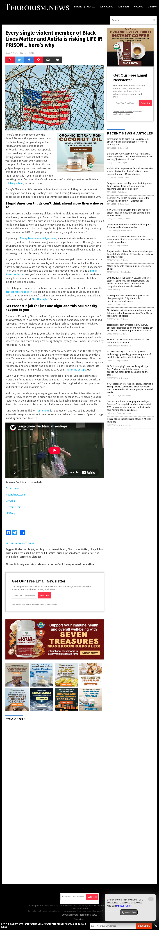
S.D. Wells (29, 53)
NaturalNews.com (15, 494)
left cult (40, 553)
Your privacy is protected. (21, 604)
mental (91, 7)
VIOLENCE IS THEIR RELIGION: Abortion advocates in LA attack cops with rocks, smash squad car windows (130, 239)
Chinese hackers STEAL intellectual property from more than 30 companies (129, 226)
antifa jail (29, 549)
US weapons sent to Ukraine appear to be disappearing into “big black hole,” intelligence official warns (128, 298)
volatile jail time (14, 183)
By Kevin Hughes (124, 272)
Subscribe (144, 925)
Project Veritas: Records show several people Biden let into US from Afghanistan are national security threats (130, 254)
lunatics (50, 553)
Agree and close (129, 912)
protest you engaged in (18, 291)
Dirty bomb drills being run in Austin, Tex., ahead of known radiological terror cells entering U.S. (128, 142)
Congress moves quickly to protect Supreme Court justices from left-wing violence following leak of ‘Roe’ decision (129, 186)
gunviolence (106, 7)
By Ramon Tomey (125, 231)
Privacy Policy (79, 919)
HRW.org (10, 513)
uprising (152, 7)
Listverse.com (13, 507)
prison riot (87, 553)
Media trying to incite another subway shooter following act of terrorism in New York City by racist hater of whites (129, 313)
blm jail (94, 549)
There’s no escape (75, 369)
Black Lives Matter (78, 549)
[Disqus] (54, 762)
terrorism (123, 7)
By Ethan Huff (123, 148)
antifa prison (43, 549)
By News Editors (124, 177)
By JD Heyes (122, 163)
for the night (40, 299)
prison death (72, 553)
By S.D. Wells (123, 290)
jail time (30, 553)
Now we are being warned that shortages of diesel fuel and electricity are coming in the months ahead (128, 213)
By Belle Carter (123, 204)
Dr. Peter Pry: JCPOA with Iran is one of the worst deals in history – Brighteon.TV (128, 199)
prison (60, 553)
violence (138, 7)
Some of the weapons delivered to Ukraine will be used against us (128, 341)
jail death (19, 553)
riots (15, 556)
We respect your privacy (63, 911)
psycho (78, 7)
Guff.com (10, 500)
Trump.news (42, 410)
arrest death (59, 549)
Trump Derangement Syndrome (38, 238)
